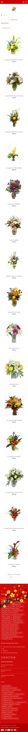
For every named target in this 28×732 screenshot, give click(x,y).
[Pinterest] (4, 657)
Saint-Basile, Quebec (6, 610)
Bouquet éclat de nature (14, 312)
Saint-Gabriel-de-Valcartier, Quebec (10, 626)
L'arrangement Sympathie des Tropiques (11, 704)
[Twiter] (7, 657)
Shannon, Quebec (16, 618)
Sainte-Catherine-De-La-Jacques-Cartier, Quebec (13, 614)
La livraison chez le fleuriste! (7, 664)
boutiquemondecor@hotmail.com (10, 652)
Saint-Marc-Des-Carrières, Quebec (9, 612)
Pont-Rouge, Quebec (16, 604)
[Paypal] (8, 729)
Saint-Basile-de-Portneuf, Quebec (9, 634)
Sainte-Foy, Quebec (6, 616)
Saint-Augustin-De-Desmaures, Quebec (10, 608)
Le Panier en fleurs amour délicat (9, 688)
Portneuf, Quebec (6, 606)
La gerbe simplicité (6, 686)
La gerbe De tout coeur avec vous (9, 710)
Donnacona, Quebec (9, 598)
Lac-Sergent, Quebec (20, 602)
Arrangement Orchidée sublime (14, 167)
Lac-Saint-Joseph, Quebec (7, 602)
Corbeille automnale (19, 694)
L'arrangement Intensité (14, 564)
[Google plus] (9, 657)
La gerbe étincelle (16, 690)
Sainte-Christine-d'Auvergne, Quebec (10, 628)
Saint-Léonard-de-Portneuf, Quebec (10, 624)
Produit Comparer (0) (6, 28)
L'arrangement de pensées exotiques (10, 696)
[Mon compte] (23, 2)
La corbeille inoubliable (7, 694)
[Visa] (2, 729)
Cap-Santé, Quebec (6, 618)
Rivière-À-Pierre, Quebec (17, 606)
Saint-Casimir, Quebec (18, 610)
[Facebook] (2, 657)
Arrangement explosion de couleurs (14, 131)
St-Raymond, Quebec (6, 622)
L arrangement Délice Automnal (14, 420)
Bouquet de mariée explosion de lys (9, 708)
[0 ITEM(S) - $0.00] (26, 2)
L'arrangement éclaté (6, 700)
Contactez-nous (4, 725)
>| (25, 577)
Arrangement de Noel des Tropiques (10, 718)
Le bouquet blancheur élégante (9, 714)
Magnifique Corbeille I (7, 706)
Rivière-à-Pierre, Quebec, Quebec (9, 630)
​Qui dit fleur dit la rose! (6, 670)
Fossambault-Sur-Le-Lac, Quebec (9, 600)
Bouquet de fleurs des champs (14, 276)
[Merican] (12, 729)
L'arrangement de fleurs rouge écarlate (14, 528)
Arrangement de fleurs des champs (14, 95)
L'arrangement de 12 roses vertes (14, 492)
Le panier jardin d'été (6, 716)
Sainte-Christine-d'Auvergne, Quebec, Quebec (12, 632)
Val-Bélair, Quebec (17, 616)
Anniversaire (14, 19)
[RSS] (12, 657)
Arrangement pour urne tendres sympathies (11, 698)
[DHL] (15, 729)
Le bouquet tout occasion (7, 692)
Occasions (6, 19)
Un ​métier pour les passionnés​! (8, 675)
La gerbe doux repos (21, 702)
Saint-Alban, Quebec (6, 620)
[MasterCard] (5, 729)
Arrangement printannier (14, 204)
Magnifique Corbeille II (7, 712)
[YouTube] (14, 657)
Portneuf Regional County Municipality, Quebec (12, 636)
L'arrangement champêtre (14, 456)
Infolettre (14, 725)
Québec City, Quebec (17, 620)
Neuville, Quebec (5, 604)
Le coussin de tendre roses (8, 702)
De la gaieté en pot (14, 348)
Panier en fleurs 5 (6, 690)
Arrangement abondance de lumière (14, 59)
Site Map (9, 725)
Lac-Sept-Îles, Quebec (7, 638)
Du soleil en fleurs (14, 384)
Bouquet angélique (14, 240)
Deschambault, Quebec (18, 622)
